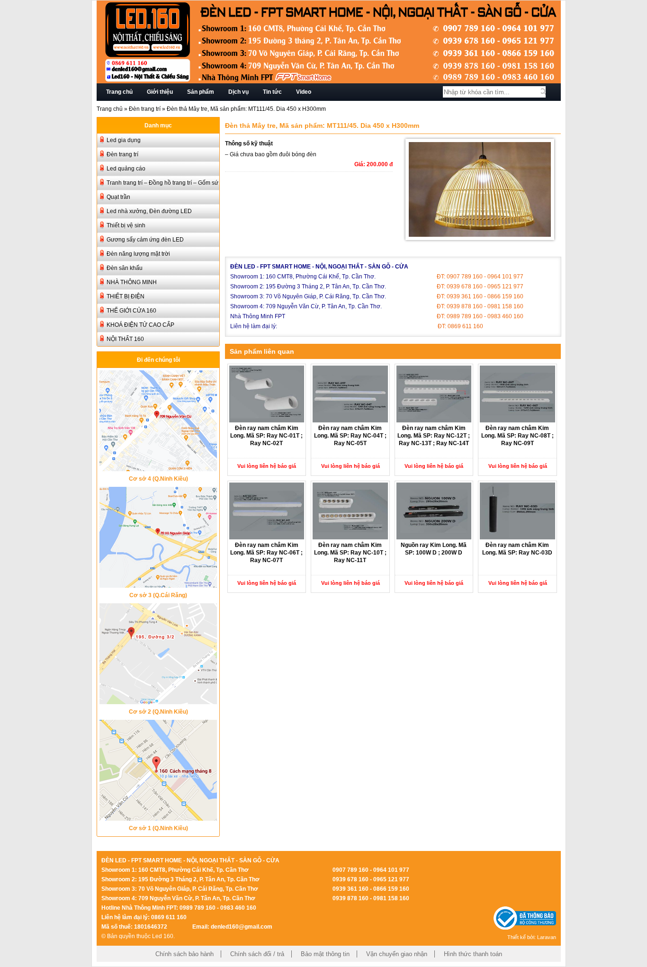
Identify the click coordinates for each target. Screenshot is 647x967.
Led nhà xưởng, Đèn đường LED (149, 211)
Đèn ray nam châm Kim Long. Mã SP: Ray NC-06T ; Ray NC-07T (266, 553)
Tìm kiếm (543, 92)
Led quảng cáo (126, 168)
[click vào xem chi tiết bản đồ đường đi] (158, 469)
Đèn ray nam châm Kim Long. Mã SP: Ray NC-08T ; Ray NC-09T (517, 436)
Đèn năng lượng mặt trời (138, 254)
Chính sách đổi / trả (257, 954)
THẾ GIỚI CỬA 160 (131, 310)
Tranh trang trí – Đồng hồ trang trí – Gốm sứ (162, 182)
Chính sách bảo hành (184, 954)
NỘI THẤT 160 (125, 339)
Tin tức (272, 92)
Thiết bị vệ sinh (126, 225)
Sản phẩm (200, 92)
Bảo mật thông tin (325, 954)
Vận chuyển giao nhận (396, 954)
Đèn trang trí (145, 109)
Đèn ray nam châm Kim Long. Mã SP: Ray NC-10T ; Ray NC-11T (350, 553)
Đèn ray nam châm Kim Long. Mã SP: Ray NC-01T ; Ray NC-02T (266, 436)
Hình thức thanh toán (473, 954)
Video (303, 92)
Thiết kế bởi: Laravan (531, 937)
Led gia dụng (124, 140)
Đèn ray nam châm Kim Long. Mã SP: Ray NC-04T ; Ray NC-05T (350, 436)
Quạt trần (118, 197)
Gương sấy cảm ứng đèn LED (145, 239)
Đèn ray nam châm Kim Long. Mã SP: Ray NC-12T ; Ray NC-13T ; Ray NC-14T (433, 436)
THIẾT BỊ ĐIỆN (125, 296)
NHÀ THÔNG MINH (132, 282)
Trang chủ (119, 92)
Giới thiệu (160, 92)
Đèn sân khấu (125, 268)
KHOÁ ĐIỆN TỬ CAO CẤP (140, 325)
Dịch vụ (238, 92)
